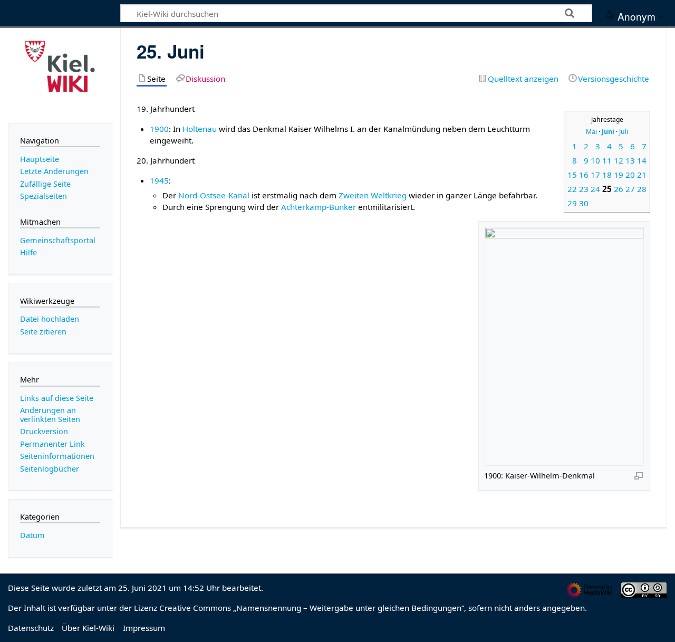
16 (584, 174)
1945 (159, 180)
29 (572, 203)
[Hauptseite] (60, 74)
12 (618, 160)
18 (607, 174)
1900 (159, 128)
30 (584, 203)
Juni (608, 131)
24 (595, 189)
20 (630, 174)
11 (607, 160)
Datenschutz (31, 627)
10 (595, 160)
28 (642, 189)
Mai (591, 131)
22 (572, 189)
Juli (623, 131)
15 (572, 174)
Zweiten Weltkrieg (373, 195)
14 (642, 160)
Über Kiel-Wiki (88, 627)
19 (618, 174)
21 (642, 174)
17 (595, 174)
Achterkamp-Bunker (318, 207)
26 (618, 189)
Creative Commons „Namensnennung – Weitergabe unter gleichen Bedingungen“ (311, 607)
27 (630, 189)
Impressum (144, 627)
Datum (32, 535)
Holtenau (199, 128)
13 (630, 160)
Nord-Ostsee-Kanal (213, 195)
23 (584, 189)
